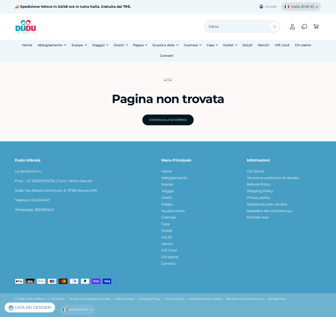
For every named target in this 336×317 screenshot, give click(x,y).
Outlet (228, 45)
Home (166, 171)
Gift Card (169, 250)
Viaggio (98, 45)
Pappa (138, 45)
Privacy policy (258, 197)
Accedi (271, 6)
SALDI (166, 237)
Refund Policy (258, 184)
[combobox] (242, 27)
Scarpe (77, 45)
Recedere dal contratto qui (269, 211)
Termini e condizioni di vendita (273, 178)
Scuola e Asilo (163, 45)
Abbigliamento (50, 45)
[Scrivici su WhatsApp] (304, 27)
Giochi (119, 45)
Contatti (168, 263)
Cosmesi (191, 45)
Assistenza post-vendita (267, 204)
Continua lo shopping (168, 120)
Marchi (167, 244)
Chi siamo (169, 257)
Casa (210, 45)
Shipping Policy (260, 191)
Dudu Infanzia (35, 299)
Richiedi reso (258, 217)
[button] (316, 27)
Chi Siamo (255, 171)
